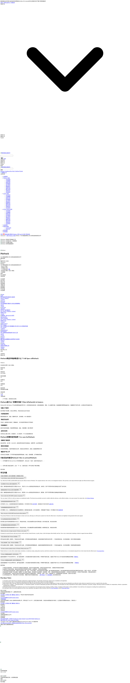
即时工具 (5, 620)
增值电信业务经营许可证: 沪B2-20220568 (22, 623)
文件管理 (8, 179)
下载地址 (76, 556)
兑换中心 (17, 594)
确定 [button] (4, 593)
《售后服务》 (50, 574)
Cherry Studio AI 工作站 (13, 620)
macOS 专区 (6, 193)
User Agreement (54, 588)
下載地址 (76, 562)
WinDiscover (37, 618)
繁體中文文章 (8, 597)
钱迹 (2, 620)
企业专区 (5, 225)
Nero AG (8, 229)
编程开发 (8, 188)
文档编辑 (8, 180)
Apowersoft (8, 227)
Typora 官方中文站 (29, 618)
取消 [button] (2, 593)
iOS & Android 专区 (7, 209)
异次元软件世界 (4, 618)
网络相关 (8, 186)
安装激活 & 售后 (20, 475)
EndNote (17, 171)
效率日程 (8, 182)
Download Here (100, 550)
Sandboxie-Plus (8, 171)
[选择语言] (2, 158)
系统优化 (8, 190)
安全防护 (8, 192)
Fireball (23, 618)
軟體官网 (60, 510)
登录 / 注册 (3, 2)
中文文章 (3, 597)
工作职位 (7, 594)
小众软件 (10, 618)
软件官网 (34, 504)
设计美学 (8, 185)
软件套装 (5, 231)
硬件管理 (8, 189)
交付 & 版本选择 (12, 475)
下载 (2, 394)
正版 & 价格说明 (4, 475)
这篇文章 (51, 504)
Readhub (15, 618)
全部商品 (5, 176)
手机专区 (28, 234)
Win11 (13, 171)
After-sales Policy (65, 588)
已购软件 (13, 2)
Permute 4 (3, 171)
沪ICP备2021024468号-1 (6, 623)
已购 (5, 158)
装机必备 (7, 234)
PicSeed (21, 171)
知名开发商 (6, 226)
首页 (2, 234)
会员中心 (8, 2)
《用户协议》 (42, 574)
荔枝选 (11, 234)
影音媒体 (8, 183)
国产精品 (5, 230)
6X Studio (19, 618)
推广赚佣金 (12, 594)
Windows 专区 (6, 178)
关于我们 (3, 594)
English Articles (15, 597)
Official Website (90, 498)
